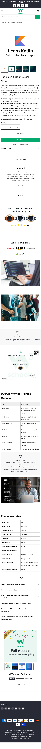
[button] (4, 69)
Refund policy (18, 730)
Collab (25, 734)
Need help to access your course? (25, 732)
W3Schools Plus (13, 736)
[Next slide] (35, 666)
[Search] (37, 17)
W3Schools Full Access (20, 674)
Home (2, 23)
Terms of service (29, 730)
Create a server (23, 736)
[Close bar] (40, 1)
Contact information (10, 732)
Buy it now (20, 140)
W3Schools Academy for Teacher (13, 734)
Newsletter (31, 734)
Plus (30, 736)
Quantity (3, 123)
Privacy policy (9, 730)
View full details (20, 684)
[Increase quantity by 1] (17, 127)
